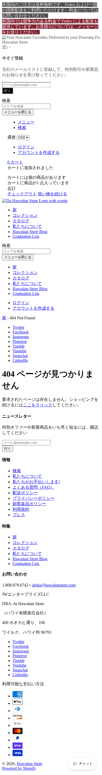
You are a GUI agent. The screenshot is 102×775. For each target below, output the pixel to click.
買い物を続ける (52, 194)
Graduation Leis (26, 236)
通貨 (11, 137)
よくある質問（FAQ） (33, 487)
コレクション (25, 215)
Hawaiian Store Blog (30, 231)
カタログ (21, 221)
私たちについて (27, 226)
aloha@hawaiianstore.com (54, 585)
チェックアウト (22, 194)
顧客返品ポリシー (29, 504)
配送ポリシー (25, 493)
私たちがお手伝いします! (36, 482)
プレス (19, 515)
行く (7, 91)
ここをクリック (37, 405)
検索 (17, 471)
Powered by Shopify (19, 768)
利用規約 (21, 509)
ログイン (26, 147)
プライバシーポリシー (33, 498)
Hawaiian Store (29, 763)
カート (15, 162)
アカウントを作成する (39, 152)
